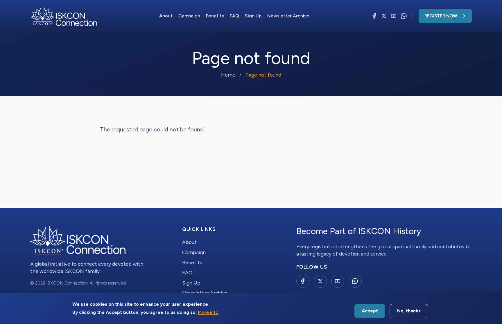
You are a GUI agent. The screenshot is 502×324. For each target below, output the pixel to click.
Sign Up (253, 16)
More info (208, 312)
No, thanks (409, 311)
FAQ (234, 16)
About (166, 16)
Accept (370, 311)
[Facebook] (374, 16)
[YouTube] (394, 16)
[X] (384, 16)
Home (228, 75)
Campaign (189, 16)
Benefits (215, 16)
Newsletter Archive (288, 16)
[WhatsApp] (404, 16)
